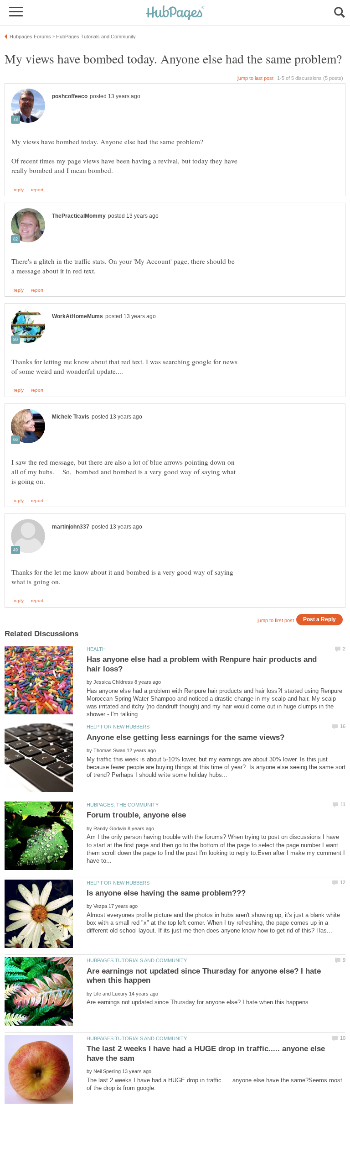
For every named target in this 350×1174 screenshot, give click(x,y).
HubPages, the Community (123, 804)
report (37, 190)
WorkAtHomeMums (77, 316)
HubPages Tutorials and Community (137, 960)
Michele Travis (70, 417)
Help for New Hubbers (118, 726)
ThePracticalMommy (79, 216)
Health (96, 649)
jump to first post (275, 620)
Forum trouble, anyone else (136, 815)
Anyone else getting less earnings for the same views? (185, 737)
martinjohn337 (70, 527)
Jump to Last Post (255, 78)
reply (19, 190)
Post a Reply (319, 619)
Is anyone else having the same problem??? (166, 893)
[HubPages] (175, 13)
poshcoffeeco (70, 96)
